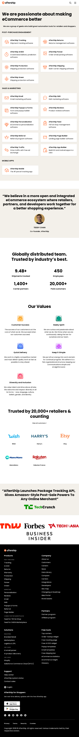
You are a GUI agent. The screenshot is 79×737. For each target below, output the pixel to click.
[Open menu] (75, 3)
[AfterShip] (9, 3)
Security (24, 723)
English (9, 687)
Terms (15, 723)
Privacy (6, 723)
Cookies (33, 723)
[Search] (70, 3)
